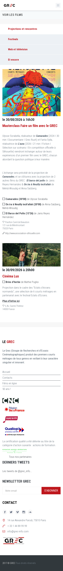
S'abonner (51, 490)
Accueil (6, 371)
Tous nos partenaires (20, 456)
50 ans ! (6, 389)
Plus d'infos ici (11, 301)
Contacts (7, 377)
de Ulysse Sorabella (26, 199)
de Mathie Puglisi (22, 282)
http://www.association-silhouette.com (22, 233)
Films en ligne (9, 383)
